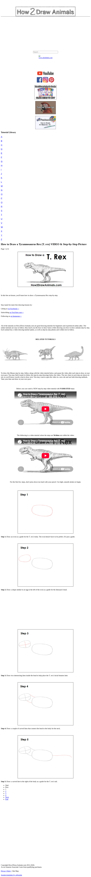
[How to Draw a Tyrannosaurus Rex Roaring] (46, 361)
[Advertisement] (45, 34)
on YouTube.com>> (17, 312)
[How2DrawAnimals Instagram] (45, 82)
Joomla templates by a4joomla (11, 875)
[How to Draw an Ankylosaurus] (74, 361)
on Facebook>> (13, 309)
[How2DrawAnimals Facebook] (39, 82)
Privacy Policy (6, 871)
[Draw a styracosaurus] (15, 363)
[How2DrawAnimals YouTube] (45, 75)
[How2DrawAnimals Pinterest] (51, 82)
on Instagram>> (16, 316)
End (6, 799)
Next (7, 797)
